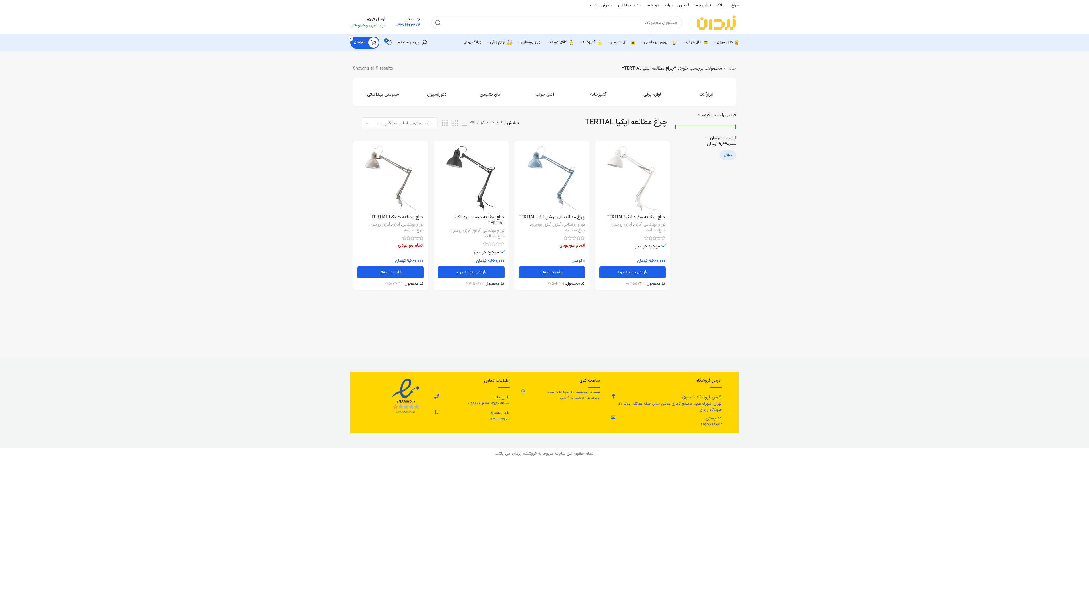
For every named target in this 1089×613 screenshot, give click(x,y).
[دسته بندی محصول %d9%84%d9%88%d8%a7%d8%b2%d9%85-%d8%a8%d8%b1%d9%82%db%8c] (652, 91)
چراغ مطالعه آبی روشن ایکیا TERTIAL (552, 217)
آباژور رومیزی (621, 225)
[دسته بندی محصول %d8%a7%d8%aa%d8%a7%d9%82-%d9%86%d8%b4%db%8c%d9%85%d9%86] (491, 91)
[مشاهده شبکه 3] (455, 123)
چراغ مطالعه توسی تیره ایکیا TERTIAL (480, 220)
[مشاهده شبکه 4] (445, 123)
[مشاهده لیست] (464, 123)
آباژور (638, 225)
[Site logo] (716, 22)
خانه (731, 68)
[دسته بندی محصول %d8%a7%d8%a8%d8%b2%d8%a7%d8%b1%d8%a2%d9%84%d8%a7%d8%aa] (706, 91)
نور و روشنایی (655, 225)
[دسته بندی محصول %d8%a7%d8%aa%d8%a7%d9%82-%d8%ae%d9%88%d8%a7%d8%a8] (544, 91)
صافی (728, 155)
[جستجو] (437, 22)
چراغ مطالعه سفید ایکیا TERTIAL (636, 217)
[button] (632, 272)
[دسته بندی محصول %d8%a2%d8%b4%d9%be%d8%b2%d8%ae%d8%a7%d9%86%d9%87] (598, 91)
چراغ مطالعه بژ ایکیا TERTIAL (397, 217)
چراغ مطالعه (656, 230)
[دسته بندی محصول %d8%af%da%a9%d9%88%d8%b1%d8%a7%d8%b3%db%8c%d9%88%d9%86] (437, 91)
